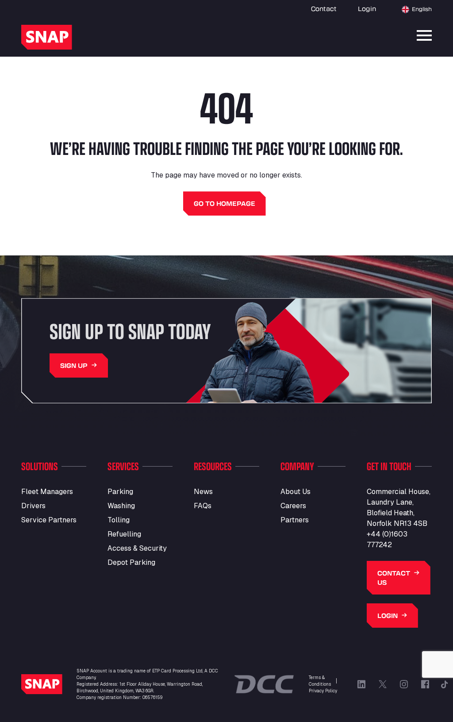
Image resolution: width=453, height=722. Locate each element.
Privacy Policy (323, 691)
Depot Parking (131, 562)
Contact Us (393, 578)
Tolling (118, 520)
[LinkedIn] (361, 684)
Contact (324, 8)
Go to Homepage (224, 203)
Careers (293, 505)
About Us (295, 491)
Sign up (74, 365)
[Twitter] (382, 684)
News (203, 491)
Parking (120, 491)
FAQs (202, 505)
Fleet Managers (47, 491)
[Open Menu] (424, 35)
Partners (294, 520)
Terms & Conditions (320, 681)
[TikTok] (444, 684)
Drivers (33, 505)
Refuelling (124, 534)
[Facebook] (425, 684)
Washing (121, 505)
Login (367, 8)
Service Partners (49, 520)
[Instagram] (404, 684)
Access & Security (137, 548)
